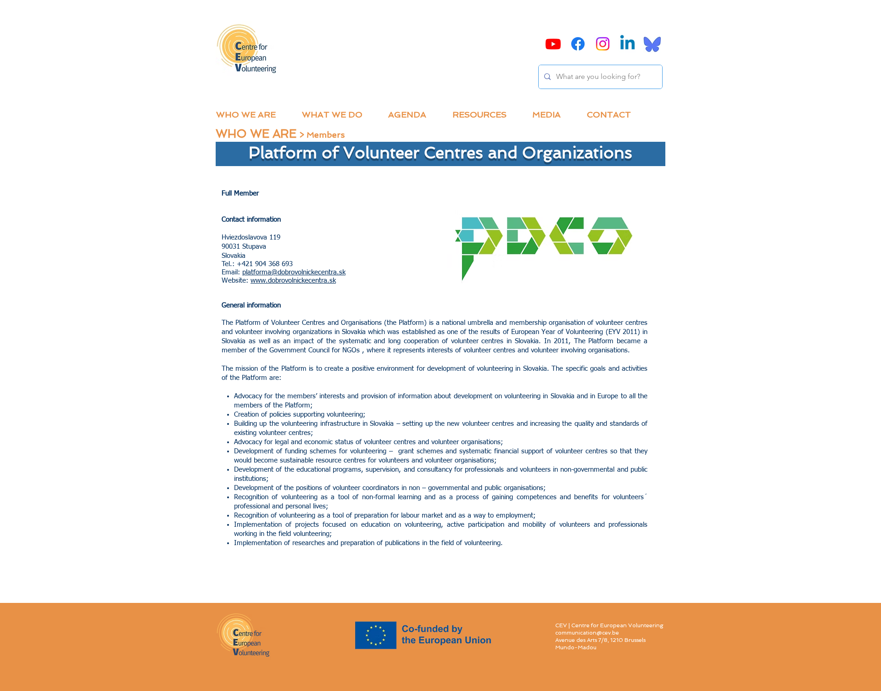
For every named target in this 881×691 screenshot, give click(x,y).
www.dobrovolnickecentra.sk (293, 280)
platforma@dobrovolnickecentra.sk (294, 272)
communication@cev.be (587, 633)
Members (326, 134)
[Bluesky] (652, 44)
